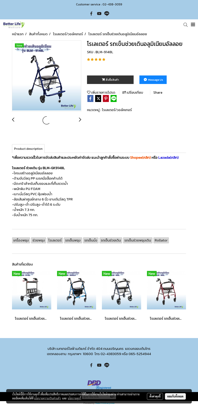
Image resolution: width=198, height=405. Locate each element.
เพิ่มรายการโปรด (102, 92)
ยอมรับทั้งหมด (175, 396)
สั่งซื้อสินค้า (112, 80)
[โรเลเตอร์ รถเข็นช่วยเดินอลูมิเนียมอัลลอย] (46, 76)
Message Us (155, 80)
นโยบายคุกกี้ (74, 398)
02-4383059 (111, 353)
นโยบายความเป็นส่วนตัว (47, 398)
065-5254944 (140, 353)
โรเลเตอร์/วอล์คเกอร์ (117, 109)
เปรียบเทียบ (134, 92)
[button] (184, 25)
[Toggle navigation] (193, 25)
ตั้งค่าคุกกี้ (154, 396)
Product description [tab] (28, 148)
